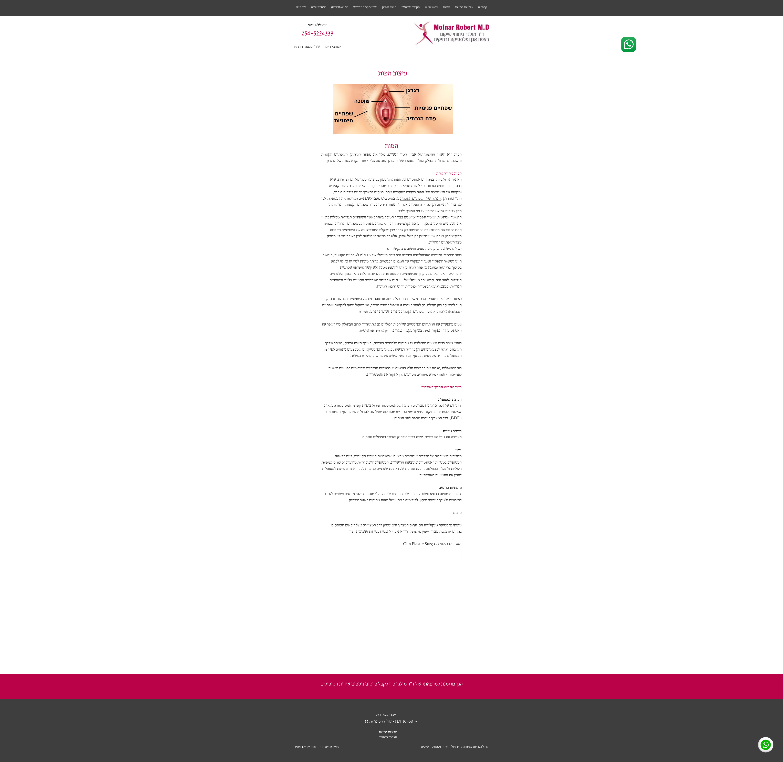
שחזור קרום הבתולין (356, 324)
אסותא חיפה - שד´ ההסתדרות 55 (317, 47)
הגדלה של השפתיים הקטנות (420, 199)
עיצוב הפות (393, 73)
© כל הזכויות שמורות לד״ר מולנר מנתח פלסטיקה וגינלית (454, 747)
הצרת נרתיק (353, 343)
